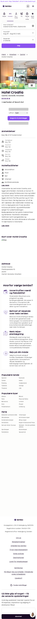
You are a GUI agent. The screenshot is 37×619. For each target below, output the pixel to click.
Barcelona (5, 401)
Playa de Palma (23, 399)
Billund (21, 396)
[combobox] (17, 27)
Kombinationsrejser (7, 420)
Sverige (21, 385)
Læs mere (5, 185)
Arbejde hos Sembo (18, 546)
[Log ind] (28, 6)
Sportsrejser (5, 429)
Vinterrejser (22, 415)
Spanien (4, 378)
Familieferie (5, 432)
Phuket (21, 404)
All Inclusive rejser (24, 417)
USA (20, 388)
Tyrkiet (4, 380)
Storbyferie (5, 422)
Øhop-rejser (22, 420)
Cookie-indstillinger (20, 585)
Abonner (18, 616)
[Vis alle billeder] (31, 85)
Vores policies (18, 554)
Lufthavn (11, 113)
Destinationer (18, 558)
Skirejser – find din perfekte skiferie (27, 426)
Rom (3, 404)
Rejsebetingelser (18, 542)
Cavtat (22, 55)
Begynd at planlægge (18, 118)
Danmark (21, 378)
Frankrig (4, 383)
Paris (3, 399)
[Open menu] (33, 6)
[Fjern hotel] (33, 26)
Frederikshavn (6, 406)
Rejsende (6, 39)
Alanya (4, 396)
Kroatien (12, 55)
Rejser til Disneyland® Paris (27, 422)
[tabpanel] (18, 35)
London (21, 401)
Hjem (4, 55)
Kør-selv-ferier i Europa (9, 425)
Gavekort (18, 578)
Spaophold (22, 432)
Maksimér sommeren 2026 (9, 415)
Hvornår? (6, 32)
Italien (21, 380)
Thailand (4, 388)
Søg (18, 45)
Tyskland (4, 385)
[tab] (4, 16)
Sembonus (18, 568)
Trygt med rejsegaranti (19, 550)
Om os (18, 538)
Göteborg (22, 406)
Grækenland (23, 383)
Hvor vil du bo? (8, 25)
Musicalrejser (23, 429)
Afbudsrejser (5, 417)
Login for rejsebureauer (18, 562)
